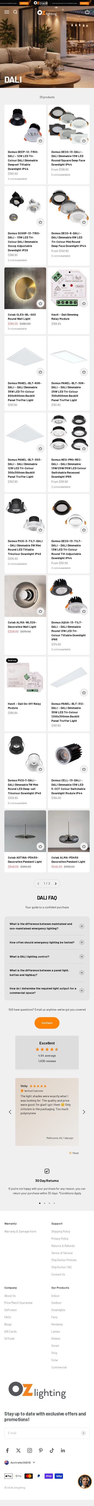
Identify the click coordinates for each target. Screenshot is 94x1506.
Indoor (55, 1295)
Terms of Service (62, 1253)
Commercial (59, 1367)
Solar (54, 1360)
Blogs (8, 1324)
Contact (47, 1023)
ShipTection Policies (64, 1260)
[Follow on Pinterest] (41, 1450)
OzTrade (9, 1338)
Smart (55, 1345)
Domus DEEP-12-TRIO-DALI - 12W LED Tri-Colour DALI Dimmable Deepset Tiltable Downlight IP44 (23, 160)
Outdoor (56, 1302)
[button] (10, 1112)
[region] (47, 1112)
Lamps (55, 1331)
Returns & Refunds (63, 1246)
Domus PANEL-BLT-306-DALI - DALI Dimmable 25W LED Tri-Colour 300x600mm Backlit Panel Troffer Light (68, 391)
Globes (55, 1338)
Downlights (58, 1310)
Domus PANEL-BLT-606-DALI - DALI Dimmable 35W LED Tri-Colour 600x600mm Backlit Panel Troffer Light (25, 391)
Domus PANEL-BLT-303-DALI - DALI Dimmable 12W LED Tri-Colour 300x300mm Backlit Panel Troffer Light (25, 468)
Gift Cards (10, 1331)
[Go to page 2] (55, 884)
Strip (54, 1353)
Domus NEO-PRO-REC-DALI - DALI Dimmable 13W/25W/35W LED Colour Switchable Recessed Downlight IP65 (68, 468)
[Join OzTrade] (47, 3)
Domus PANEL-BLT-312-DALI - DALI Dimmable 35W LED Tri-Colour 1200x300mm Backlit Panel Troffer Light (67, 712)
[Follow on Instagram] (30, 1450)
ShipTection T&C (61, 1267)
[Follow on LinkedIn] (63, 1450)
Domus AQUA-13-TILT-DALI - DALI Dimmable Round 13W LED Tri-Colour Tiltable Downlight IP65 (68, 631)
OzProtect (10, 1310)
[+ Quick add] (40, 141)
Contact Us (58, 1274)
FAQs (7, 1317)
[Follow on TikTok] (52, 1450)
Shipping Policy (60, 1231)
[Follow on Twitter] (18, 1450)
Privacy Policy (59, 1238)
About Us (10, 1295)
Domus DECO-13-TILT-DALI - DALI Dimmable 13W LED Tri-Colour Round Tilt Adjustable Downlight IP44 (66, 549)
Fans (54, 1317)
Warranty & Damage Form (20, 1231)
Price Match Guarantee (18, 1302)
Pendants (57, 1324)
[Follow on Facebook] (7, 1450)
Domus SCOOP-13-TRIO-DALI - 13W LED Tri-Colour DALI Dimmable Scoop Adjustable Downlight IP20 (24, 241)
